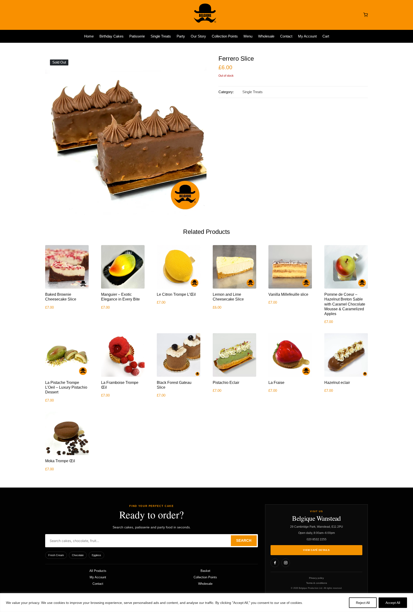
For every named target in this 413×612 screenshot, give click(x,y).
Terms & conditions (316, 583)
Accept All (393, 603)
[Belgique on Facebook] (275, 562)
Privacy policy (316, 578)
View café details (316, 550)
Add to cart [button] (67, 288)
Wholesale (205, 583)
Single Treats (252, 92)
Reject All (363, 603)
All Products (97, 571)
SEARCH (243, 540)
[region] (206, 602)
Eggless (96, 555)
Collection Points (205, 577)
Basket (205, 571)
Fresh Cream (56, 555)
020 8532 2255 (316, 539)
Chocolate (78, 555)
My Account (98, 577)
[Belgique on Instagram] (285, 562)
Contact (97, 583)
